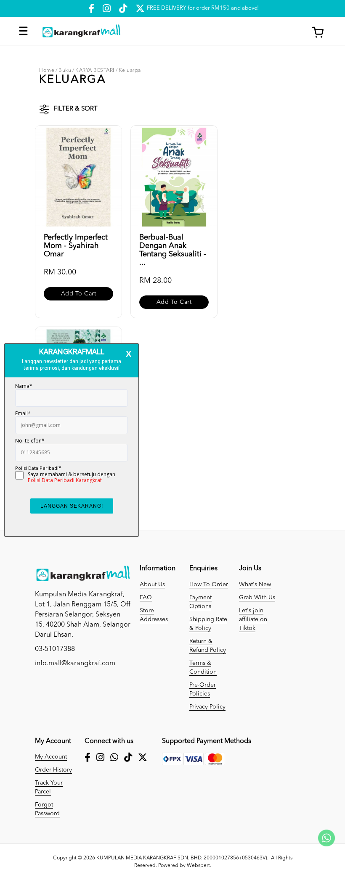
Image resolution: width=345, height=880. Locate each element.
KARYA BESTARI (94, 70)
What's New (255, 585)
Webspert (198, 865)
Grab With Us (257, 598)
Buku (64, 70)
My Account (51, 757)
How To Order (208, 585)
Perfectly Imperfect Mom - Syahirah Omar (76, 246)
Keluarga (130, 70)
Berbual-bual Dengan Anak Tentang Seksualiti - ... (172, 250)
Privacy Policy (207, 707)
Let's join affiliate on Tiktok (253, 619)
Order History (53, 770)
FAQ (146, 598)
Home (46, 70)
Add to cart (78, 294)
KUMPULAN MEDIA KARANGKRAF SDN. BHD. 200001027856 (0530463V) (181, 858)
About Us (152, 585)
